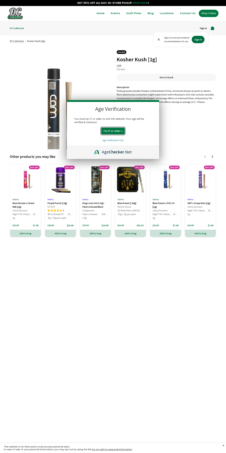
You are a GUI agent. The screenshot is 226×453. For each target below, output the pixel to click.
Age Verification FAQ (113, 140)
